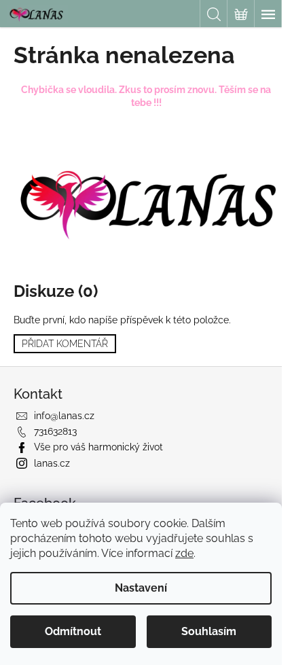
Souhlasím (208, 631)
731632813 (55, 431)
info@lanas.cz (64, 415)
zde (184, 553)
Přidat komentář (65, 343)
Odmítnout (73, 631)
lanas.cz (52, 463)
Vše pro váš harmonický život (98, 447)
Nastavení (141, 587)
